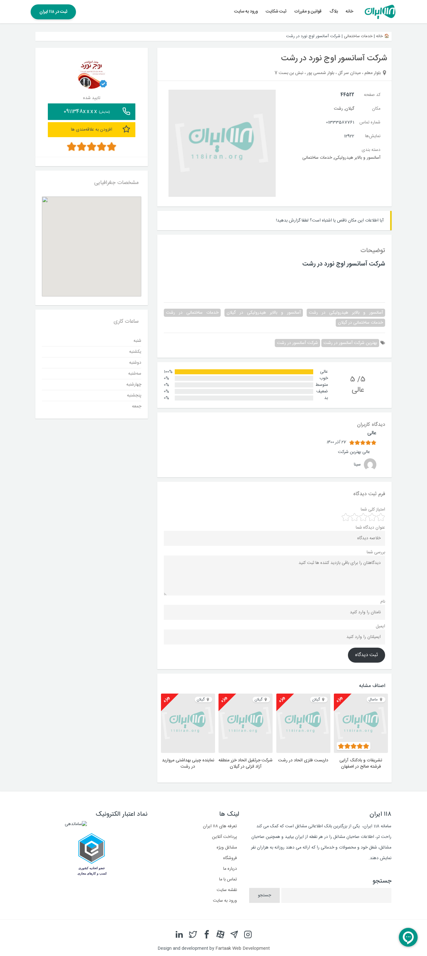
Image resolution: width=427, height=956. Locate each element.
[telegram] (234, 935)
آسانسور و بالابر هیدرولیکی (357, 158)
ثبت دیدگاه (366, 655)
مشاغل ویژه (227, 847)
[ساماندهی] (76, 824)
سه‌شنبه (134, 373)
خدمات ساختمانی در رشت (192, 312)
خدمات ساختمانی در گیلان (360, 322)
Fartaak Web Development (242, 948)
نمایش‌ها (372, 136)
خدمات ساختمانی (358, 36)
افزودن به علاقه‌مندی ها (91, 129)
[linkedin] (179, 935)
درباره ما (230, 869)
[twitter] (193, 935)
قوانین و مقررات (308, 11)
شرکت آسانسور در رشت (297, 343)
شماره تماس (369, 122)
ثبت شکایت (276, 11)
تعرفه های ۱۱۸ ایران (220, 826)
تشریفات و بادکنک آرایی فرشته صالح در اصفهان (360, 763)
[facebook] (206, 935)
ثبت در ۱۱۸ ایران (53, 12)
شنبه (137, 340)
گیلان (349, 108)
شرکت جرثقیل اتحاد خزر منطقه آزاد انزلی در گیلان (246, 763)
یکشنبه (135, 351)
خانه (349, 11)
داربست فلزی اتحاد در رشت (303, 760)
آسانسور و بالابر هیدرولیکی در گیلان (264, 312)
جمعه (136, 406)
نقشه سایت (227, 890)
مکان (376, 109)
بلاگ (333, 11)
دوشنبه (135, 362)
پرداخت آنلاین (224, 837)
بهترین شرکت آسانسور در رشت (350, 343)
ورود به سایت (246, 11)
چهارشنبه (133, 384)
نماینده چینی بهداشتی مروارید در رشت (188, 763)
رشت (338, 108)
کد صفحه (372, 95)
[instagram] (248, 935)
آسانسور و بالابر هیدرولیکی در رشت (346, 312)
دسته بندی (371, 150)
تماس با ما (228, 879)
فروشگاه (230, 858)
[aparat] (220, 935)
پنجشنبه (134, 395)
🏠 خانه (382, 36)
